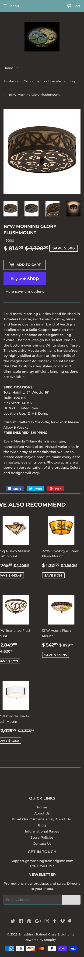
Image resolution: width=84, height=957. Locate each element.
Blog (42, 825)
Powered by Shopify (40, 940)
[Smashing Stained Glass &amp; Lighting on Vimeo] (62, 922)
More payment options (24, 291)
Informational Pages (42, 831)
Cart (76, 6)
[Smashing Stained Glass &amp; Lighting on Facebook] (20, 922)
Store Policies (42, 837)
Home (8, 68)
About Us (42, 813)
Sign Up (71, 900)
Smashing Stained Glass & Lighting (46, 934)
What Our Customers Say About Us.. (42, 819)
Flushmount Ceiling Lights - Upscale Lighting (39, 81)
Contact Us (42, 843)
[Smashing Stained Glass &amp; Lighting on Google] (38, 922)
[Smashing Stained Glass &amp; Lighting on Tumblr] (54, 922)
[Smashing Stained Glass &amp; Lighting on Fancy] (69, 922)
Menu (14, 6)
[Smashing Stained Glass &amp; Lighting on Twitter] (12, 922)
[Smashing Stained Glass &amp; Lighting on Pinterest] (29, 922)
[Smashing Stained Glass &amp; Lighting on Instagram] (47, 922)
